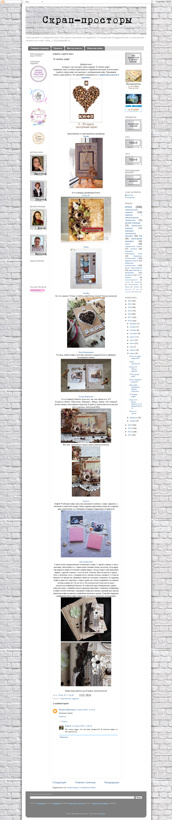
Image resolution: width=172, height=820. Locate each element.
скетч (127, 244)
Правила (57, 48)
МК (140, 236)
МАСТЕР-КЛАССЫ (77, 804)
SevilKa (86, 293)
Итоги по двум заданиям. (135, 357)
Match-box (128, 289)
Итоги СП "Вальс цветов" (133, 369)
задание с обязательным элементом (133, 217)
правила (136, 291)
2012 (130, 435)
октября (133, 330)
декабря (133, 324)
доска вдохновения (133, 268)
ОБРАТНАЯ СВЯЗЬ (100, 804)
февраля (134, 418)
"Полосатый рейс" (134, 375)
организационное (131, 280)
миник (127, 287)
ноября (133, 327)
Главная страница (40, 48)
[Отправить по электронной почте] (80, 695)
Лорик (86, 247)
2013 (130, 432)
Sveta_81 (86, 195)
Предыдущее (111, 782)
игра (137, 289)
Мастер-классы (74, 48)
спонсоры (128, 291)
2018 (130, 314)
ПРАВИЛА (57, 804)
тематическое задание (69, 699)
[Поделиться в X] (85, 695)
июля (132, 340)
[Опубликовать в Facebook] (87, 695)
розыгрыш (138, 282)
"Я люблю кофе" (133, 396)
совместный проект (133, 246)
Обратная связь (95, 48)
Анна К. (86, 501)
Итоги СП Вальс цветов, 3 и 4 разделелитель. (135, 404)
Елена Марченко (86, 397)
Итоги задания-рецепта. (135, 381)
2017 (130, 317)
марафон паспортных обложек (130, 233)
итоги (128, 206)
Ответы (64, 722)
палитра (133, 249)
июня (132, 343)
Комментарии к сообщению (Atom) (81, 788)
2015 (130, 425)
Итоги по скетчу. (133, 412)
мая (132, 347)
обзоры (136, 287)
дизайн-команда (132, 223)
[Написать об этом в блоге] (83, 695)
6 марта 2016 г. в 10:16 (85, 710)
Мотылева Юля (86, 562)
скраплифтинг (134, 284)
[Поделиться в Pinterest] (90, 695)
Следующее (59, 782)
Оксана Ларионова (67, 710)
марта (132, 353)
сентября (134, 333)
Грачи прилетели (134, 363)
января (133, 421)
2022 (130, 301)
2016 (130, 321)
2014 (130, 428)
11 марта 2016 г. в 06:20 (82, 726)
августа (133, 337)
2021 (130, 304)
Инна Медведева (86, 352)
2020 (130, 307)
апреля (133, 350)
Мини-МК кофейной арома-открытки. (134, 388)
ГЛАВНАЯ (41, 804)
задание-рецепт (131, 261)
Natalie (86, 136)
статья (127, 282)
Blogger (102, 814)
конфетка (129, 275)
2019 (130, 311)
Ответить (62, 716)
